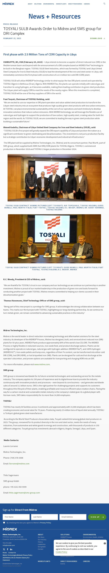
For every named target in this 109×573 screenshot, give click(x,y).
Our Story (41, 537)
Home (5, 553)
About (30, 4)
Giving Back (42, 547)
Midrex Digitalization (67, 556)
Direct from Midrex (75, 4)
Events (62, 564)
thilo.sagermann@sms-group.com (24, 492)
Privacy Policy (45, 523)
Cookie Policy (61, 552)
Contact (40, 549)
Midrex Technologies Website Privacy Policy (17, 555)
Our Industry (42, 540)
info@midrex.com (9, 545)
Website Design (7, 566)
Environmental (48, 4)
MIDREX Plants (61, 4)
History (40, 542)
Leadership (41, 544)
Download (96, 38)
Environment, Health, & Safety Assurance (93, 538)
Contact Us (12, 553)
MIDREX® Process (66, 537)
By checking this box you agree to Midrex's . (29, 523)
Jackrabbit (17, 566)
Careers (87, 4)
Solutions (37, 4)
